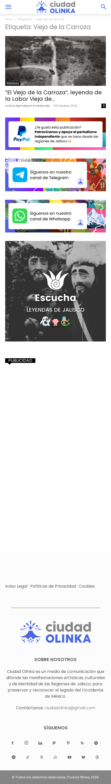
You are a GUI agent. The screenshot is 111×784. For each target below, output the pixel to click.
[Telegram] (14, 757)
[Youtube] (69, 757)
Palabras (13, 83)
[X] (41, 757)
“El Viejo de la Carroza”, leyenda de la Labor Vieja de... (53, 96)
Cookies (87, 586)
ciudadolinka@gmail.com (70, 708)
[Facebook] (12, 743)
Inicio (9, 19)
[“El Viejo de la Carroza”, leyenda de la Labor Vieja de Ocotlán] (55, 61)
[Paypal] (54, 743)
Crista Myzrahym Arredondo (27, 106)
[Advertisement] (55, 425)
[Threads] (97, 757)
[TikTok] (27, 757)
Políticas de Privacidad (53, 586)
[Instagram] (26, 743)
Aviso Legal (16, 586)
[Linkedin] (40, 743)
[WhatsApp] (55, 757)
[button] (8, 7)
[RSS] (82, 743)
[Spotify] (96, 743)
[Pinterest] (68, 743)
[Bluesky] (83, 757)
